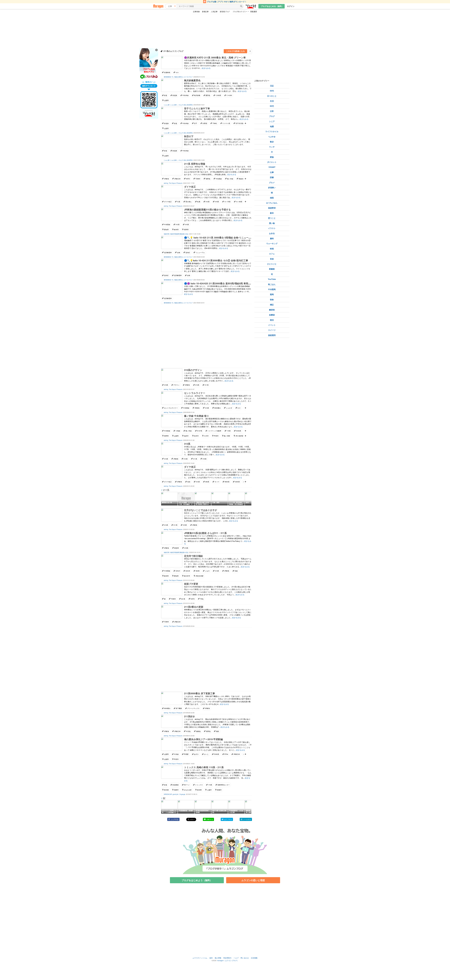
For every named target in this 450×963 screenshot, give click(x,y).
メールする (247, 819)
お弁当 (272, 233)
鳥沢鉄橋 (197, 95)
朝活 (272, 320)
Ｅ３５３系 (226, 123)
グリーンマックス (193, 708)
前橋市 (219, 790)
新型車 (176, 548)
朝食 (272, 299)
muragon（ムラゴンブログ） (227, 960)
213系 (197, 385)
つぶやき (272, 136)
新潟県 (199, 790)
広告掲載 (254, 958)
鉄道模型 (175, 785)
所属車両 (167, 72)
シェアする (174, 819)
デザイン (176, 385)
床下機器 (179, 708)
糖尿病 (272, 309)
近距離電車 (168, 252)
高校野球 (272, 208)
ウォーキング (272, 243)
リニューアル (200, 252)
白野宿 (204, 123)
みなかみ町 (188, 790)
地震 (272, 126)
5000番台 (167, 708)
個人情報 (218, 958)
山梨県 (166, 100)
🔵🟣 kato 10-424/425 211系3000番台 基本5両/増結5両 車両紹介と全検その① (225, 283)
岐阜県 (176, 229)
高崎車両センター (224, 785)
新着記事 (205, 11)
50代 (272, 90)
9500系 (227, 482)
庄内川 (178, 571)
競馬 (272, 294)
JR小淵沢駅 (239, 436)
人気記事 (214, 11)
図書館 (272, 269)
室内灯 (188, 252)
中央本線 (185, 95)
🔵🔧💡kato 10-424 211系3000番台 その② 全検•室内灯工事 (216, 260)
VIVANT (271, 167)
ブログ (272, 116)
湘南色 (198, 731)
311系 (207, 385)
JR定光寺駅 (199, 576)
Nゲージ (187, 785)
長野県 (186, 229)
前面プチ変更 (191, 583)
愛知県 (166, 229)
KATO (188, 179)
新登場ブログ (225, 11)
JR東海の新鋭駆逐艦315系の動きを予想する (207, 209)
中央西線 (219, 179)
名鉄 (188, 482)
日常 (272, 111)
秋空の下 (188, 136)
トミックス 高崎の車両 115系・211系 (204, 767)
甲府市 (216, 436)
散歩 (272, 141)
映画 (272, 248)
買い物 (272, 223)
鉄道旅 (174, 95)
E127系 (199, 431)
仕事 (272, 172)
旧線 (236, 571)
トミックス (199, 785)
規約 (211, 958)
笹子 (195, 123)
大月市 (206, 436)
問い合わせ (245, 958)
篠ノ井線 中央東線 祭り (196, 415)
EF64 (226, 754)
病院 (272, 197)
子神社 (214, 123)
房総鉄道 (242, 179)
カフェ (272, 253)
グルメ (272, 182)
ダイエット (272, 162)
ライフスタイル (271, 131)
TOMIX (197, 179)
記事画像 (196, 11)
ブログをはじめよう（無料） (197, 880)
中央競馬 (272, 289)
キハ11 (217, 482)
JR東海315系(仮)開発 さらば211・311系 (205, 533)
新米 (272, 213)
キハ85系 (239, 201)
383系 (207, 482)
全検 (178, 252)
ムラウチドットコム (200, 958)
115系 (229, 431)
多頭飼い (272, 187)
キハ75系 (227, 201)
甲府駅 (186, 754)
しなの (207, 571)
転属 (198, 201)
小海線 (178, 431)
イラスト (272, 228)
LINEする (209, 819)
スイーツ (272, 330)
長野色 (208, 179)
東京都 (166, 790)
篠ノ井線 (230, 179)
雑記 (272, 304)
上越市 (209, 790)
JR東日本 (177, 179)
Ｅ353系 (218, 95)
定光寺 (188, 571)
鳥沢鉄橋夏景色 (192, 80)
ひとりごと (272, 264)
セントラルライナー (194, 393)
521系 (183, 599)
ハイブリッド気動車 (214, 431)
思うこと (272, 218)
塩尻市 (186, 436)
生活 (272, 101)
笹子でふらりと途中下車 (197, 108)
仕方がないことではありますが (200, 510)
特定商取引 (227, 958)
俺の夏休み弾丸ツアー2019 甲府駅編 (203, 739)
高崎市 (176, 790)
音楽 (272, 258)
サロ (177, 72)
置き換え (189, 201)
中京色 (188, 731)
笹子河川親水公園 (242, 123)
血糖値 (272, 314)
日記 (272, 85)
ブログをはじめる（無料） (272, 6)
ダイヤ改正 (190, 186)
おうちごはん (272, 202)
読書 (272, 177)
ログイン (290, 6)
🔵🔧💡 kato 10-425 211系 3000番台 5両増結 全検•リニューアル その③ (222, 237)
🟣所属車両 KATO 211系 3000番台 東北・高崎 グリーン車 (215, 57)
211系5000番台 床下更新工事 (199, 693)
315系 (217, 201)
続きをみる (206, 68)
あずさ (196, 754)
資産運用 (272, 335)
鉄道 (165, 95)
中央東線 (167, 431)
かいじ (206, 754)
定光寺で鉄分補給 (193, 556)
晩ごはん (272, 284)
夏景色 (208, 95)
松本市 (196, 436)
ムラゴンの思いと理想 (253, 880)
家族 (272, 157)
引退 (178, 201)
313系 (208, 201)
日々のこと (272, 96)
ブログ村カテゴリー (240, 11)
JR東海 (166, 179)
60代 (272, 106)
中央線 (176, 754)
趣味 (272, 238)
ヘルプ (236, 958)
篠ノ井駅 (227, 436)
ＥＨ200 (229, 95)
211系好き (189, 716)
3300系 (237, 482)
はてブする (228, 819)
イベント (272, 325)
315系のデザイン (193, 370)
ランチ (272, 146)
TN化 (202, 599)
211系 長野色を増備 (194, 163)
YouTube (272, 279)
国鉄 (217, 731)
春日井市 (187, 576)
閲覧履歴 (253, 11)
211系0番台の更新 (193, 606)
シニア (272, 121)
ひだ (239, 408)
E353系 (238, 431)
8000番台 (217, 408)
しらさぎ (229, 408)
